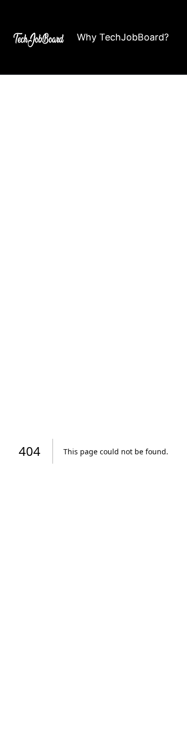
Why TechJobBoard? (123, 37)
